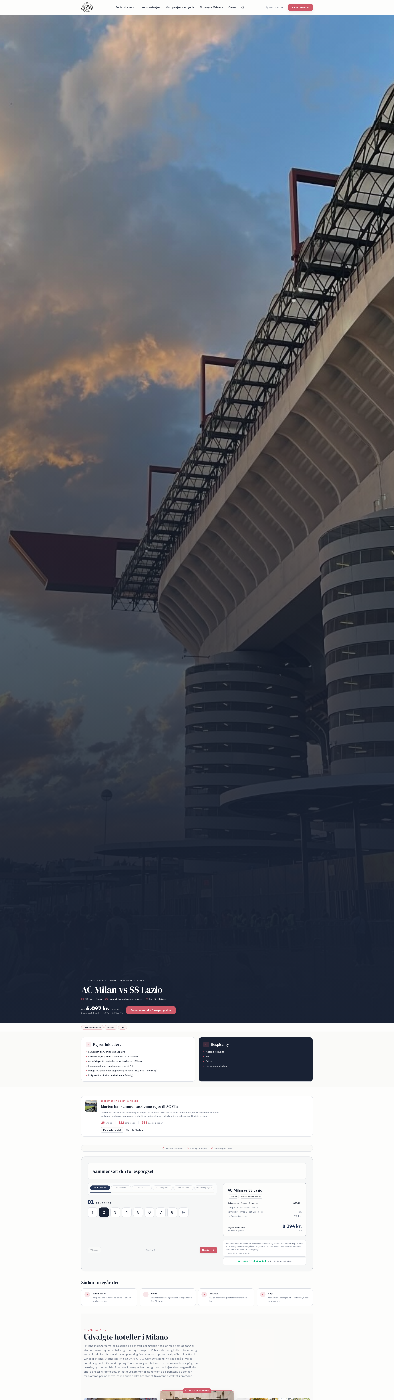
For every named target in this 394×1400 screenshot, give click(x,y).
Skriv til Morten (134, 1130)
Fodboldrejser (124, 7)
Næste (205, 1250)
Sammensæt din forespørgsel (149, 1010)
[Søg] (243, 7)
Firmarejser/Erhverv (211, 7)
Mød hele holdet (112, 1130)
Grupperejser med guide (180, 7)
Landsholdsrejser (151, 7)
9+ (183, 1212)
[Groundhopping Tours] (87, 7)
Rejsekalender (300, 7)
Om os (232, 7)
